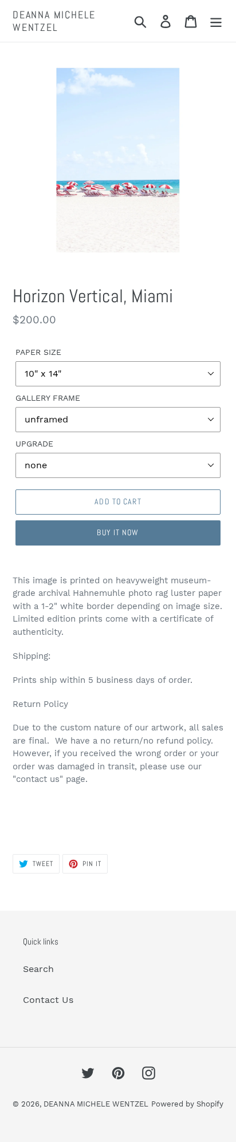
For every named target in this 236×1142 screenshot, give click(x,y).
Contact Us (48, 999)
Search (38, 968)
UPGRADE (34, 443)
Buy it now (118, 532)
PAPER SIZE (38, 352)
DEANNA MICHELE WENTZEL (54, 21)
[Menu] (216, 21)
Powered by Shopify (187, 1104)
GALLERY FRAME (47, 397)
